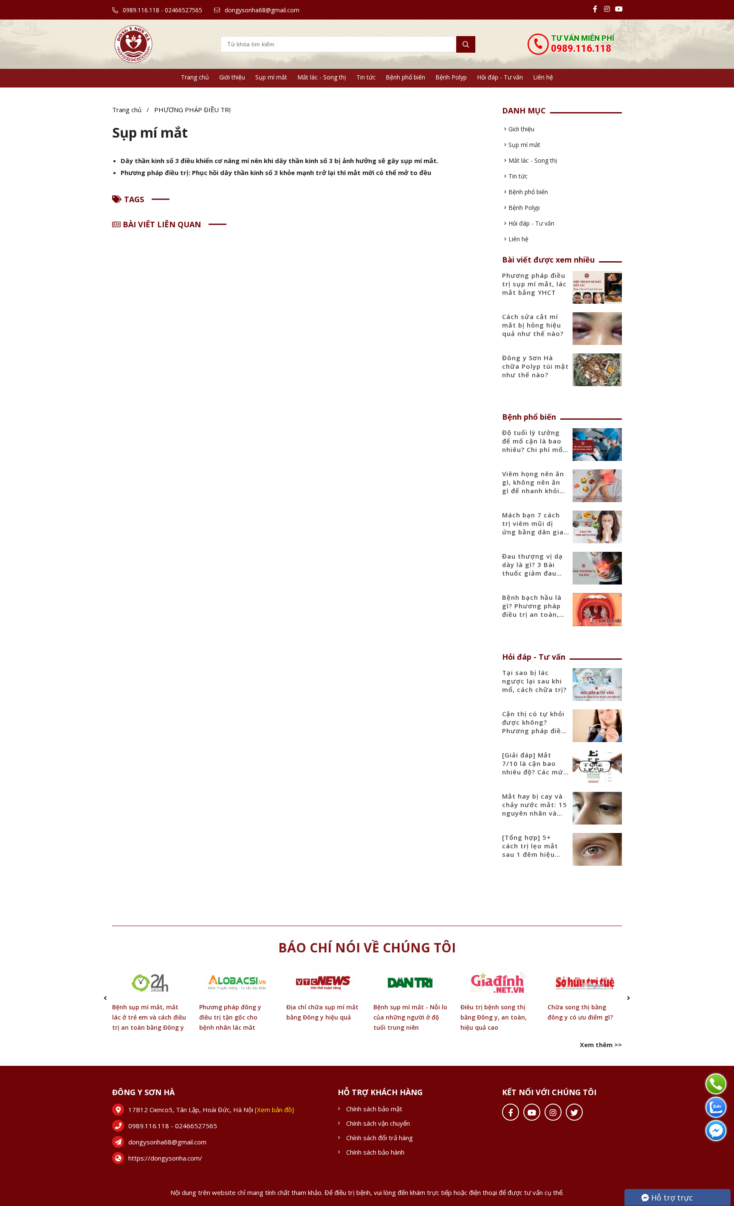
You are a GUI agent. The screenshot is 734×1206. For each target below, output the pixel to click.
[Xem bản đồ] (274, 1109)
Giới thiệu (232, 77)
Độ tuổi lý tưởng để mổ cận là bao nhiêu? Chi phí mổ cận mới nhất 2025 (534, 445)
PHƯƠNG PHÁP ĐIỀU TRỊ (192, 109)
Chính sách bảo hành (375, 1152)
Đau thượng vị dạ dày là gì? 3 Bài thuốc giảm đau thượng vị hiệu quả (535, 569)
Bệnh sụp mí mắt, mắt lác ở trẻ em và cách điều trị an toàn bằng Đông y (149, 1017)
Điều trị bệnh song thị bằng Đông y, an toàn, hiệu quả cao (493, 1017)
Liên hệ (543, 77)
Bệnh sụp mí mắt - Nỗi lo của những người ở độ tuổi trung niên (410, 1017)
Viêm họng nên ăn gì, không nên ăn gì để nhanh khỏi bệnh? (533, 486)
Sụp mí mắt (271, 77)
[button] (105, 998)
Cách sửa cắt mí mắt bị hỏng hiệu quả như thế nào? (533, 325)
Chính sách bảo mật (374, 1108)
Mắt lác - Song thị (321, 77)
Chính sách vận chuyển (378, 1123)
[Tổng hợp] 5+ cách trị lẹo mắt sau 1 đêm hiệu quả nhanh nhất (530, 850)
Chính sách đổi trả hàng (379, 1137)
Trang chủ (195, 77)
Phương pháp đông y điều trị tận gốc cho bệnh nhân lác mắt (230, 1017)
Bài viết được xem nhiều (548, 259)
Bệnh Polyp (451, 77)
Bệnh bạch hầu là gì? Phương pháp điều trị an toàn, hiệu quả (532, 610)
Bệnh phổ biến (405, 77)
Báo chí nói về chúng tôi (367, 947)
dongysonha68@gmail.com (261, 10)
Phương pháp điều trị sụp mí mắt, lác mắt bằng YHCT (534, 284)
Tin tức (365, 77)
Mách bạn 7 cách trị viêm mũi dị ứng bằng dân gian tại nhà (535, 528)
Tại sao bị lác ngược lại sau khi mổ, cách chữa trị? (534, 681)
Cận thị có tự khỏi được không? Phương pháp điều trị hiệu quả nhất (533, 726)
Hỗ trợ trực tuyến (667, 1199)
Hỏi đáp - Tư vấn (500, 77)
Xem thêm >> (601, 1044)
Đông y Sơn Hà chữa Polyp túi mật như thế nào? (535, 366)
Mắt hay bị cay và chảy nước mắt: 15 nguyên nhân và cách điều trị (534, 809)
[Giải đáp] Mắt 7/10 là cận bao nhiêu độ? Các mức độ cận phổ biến (534, 768)
